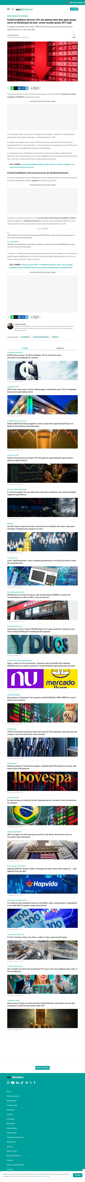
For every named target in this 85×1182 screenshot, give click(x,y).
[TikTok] (22, 1082)
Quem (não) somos (14, 1156)
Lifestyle (10, 1169)
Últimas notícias (13, 1096)
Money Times (12, 1151)
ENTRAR (74, 9)
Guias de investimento (15, 1137)
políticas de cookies (43, 1176)
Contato (10, 1160)
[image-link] (42, 370)
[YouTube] (12, 1082)
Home (9, 1091)
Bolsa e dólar (11, 1101)
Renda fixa (11, 1123)
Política (10, 1114)
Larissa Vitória (12, 35)
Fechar (78, 1175)
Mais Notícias (42, 1068)
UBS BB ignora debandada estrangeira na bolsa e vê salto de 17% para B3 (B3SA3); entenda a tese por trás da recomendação (41, 245)
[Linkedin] (17, 1082)
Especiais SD (11, 1133)
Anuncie (10, 1146)
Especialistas (12, 1128)
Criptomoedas (12, 1105)
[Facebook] (34, 1082)
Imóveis (55, 337)
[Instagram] (8, 1082)
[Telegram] (26, 1082)
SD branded (11, 1142)
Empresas (10, 1110)
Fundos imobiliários (40, 337)
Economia (10, 1119)
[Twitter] (30, 1082)
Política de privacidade (15, 1165)
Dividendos (25, 337)
